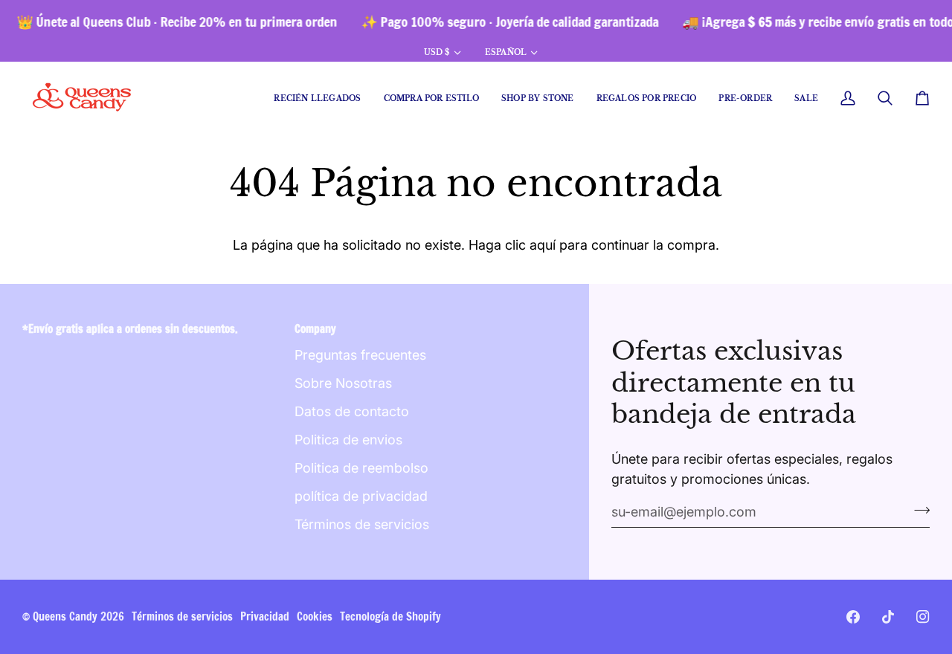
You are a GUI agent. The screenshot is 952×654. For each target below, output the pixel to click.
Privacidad (264, 616)
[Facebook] (853, 617)
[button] (431, 98)
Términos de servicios (362, 524)
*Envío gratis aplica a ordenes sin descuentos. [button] (130, 329)
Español (506, 52)
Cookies (314, 616)
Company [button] (315, 329)
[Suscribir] (917, 510)
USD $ (437, 52)
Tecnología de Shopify (390, 616)
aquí (543, 245)
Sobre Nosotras (343, 383)
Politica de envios (348, 439)
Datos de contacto (352, 411)
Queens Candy (65, 616)
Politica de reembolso (361, 468)
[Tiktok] (888, 617)
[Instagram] (923, 617)
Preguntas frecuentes (360, 355)
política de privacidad (361, 496)
